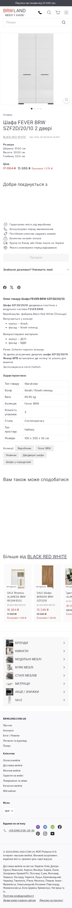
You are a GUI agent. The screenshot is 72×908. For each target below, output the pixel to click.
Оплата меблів (11, 760)
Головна (8, 114)
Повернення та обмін (15, 780)
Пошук (7, 745)
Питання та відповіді (15, 740)
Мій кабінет (9, 791)
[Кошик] (57, 12)
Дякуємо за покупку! (51, 900)
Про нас (7, 725)
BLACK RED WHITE (14, 137)
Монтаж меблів (12, 770)
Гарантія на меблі (13, 775)
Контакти (8, 730)
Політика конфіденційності (18, 895)
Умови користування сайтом (19, 900)
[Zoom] (66, 99)
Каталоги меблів (12, 785)
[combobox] (36, 22)
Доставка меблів (12, 765)
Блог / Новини (11, 735)
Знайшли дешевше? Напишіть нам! (28, 269)
